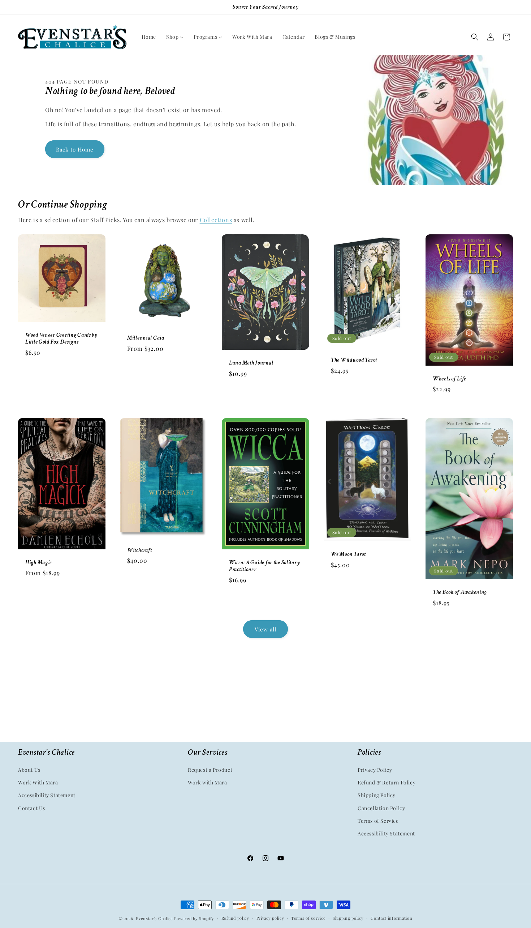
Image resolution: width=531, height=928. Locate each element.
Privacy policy (270, 918)
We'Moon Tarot (348, 554)
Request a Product (210, 769)
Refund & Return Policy (386, 782)
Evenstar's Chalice (154, 918)
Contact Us (31, 808)
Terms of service (308, 918)
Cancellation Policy (381, 808)
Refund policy (235, 918)
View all (265, 629)
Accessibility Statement (46, 795)
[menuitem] (149, 36)
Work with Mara (207, 782)
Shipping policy (348, 918)
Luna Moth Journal (251, 363)
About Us (29, 769)
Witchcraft (139, 549)
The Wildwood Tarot (354, 360)
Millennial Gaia (145, 338)
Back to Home (75, 149)
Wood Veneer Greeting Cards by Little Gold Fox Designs (61, 338)
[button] (475, 37)
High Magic (38, 562)
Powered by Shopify (194, 918)
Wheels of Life (449, 378)
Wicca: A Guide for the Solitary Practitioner (264, 565)
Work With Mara (38, 782)
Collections (216, 220)
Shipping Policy (377, 795)
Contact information (391, 918)
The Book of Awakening (460, 592)
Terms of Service (378, 820)
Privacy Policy (375, 769)
